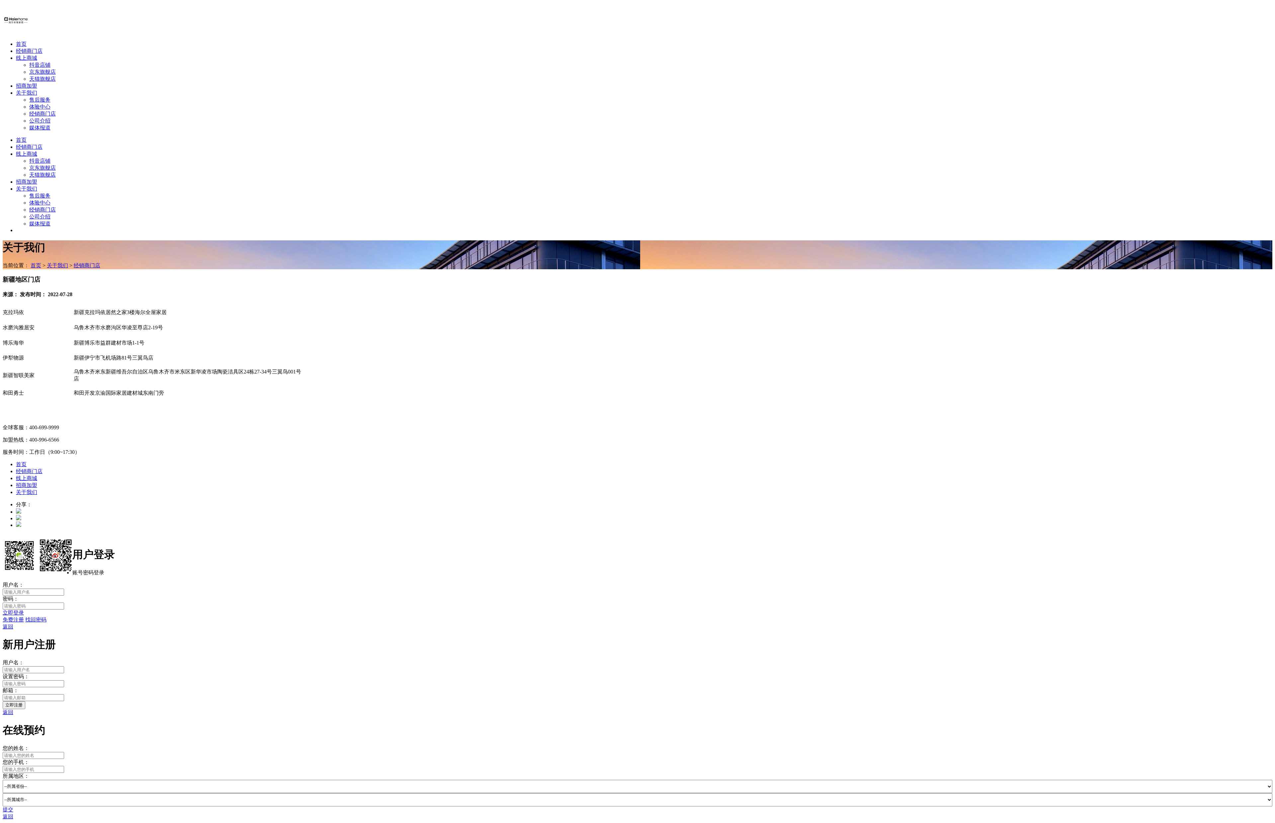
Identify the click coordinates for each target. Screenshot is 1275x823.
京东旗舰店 (42, 72)
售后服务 (39, 100)
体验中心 (39, 107)
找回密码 (35, 619)
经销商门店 (29, 51)
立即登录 (13, 613)
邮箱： (11, 690)
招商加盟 (26, 86)
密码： (11, 599)
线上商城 (26, 58)
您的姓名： (16, 748)
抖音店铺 (39, 65)
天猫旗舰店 (42, 79)
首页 (21, 44)
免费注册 (13, 619)
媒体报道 (39, 127)
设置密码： (16, 676)
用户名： (13, 585)
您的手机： (16, 762)
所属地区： (16, 776)
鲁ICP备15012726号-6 (98, 536)
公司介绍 (39, 120)
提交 (8, 809)
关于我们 (26, 93)
